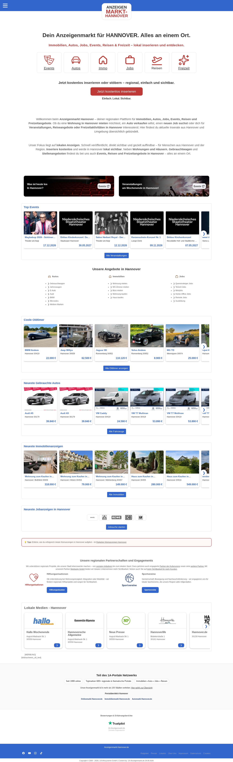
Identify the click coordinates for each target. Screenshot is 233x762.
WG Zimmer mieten (121, 287)
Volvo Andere (138, 350)
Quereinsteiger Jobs (184, 283)
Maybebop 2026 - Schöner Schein (39, 237)
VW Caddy (101, 413)
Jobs (130, 68)
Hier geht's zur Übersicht (141, 688)
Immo (103, 68)
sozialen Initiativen (104, 566)
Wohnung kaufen (120, 294)
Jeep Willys (66, 350)
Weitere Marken (57, 304)
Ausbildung (180, 301)
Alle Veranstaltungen (116, 255)
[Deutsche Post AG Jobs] (140, 517)
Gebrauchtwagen (57, 283)
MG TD (170, 350)
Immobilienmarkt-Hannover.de (117, 699)
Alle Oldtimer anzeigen (116, 368)
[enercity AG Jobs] (92, 517)
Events (49, 68)
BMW (52, 297)
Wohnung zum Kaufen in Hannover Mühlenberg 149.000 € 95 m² (109, 476)
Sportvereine (150, 590)
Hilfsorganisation (57, 590)
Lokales (162, 753)
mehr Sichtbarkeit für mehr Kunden (162, 569)
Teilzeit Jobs (180, 287)
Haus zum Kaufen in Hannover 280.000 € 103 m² (145, 476)
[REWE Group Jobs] (116, 517)
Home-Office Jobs (183, 294)
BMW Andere (32, 350)
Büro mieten (118, 290)
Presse (154, 753)
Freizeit (184, 68)
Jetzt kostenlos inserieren (116, 91)
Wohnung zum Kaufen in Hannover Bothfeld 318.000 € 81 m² (39, 476)
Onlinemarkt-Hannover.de (91, 699)
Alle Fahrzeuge (116, 431)
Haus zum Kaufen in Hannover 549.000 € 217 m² (181, 476)
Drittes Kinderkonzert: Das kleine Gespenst (74, 237)
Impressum (183, 753)
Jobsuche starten (116, 527)
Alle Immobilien (116, 494)
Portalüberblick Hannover (116, 693)
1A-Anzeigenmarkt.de (116, 728)
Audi (52, 294)
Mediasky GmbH (78, 569)
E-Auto (53, 290)
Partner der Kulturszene (170, 566)
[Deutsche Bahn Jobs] (128, 517)
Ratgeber (145, 753)
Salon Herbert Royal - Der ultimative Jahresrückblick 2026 (110, 237)
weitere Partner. (197, 566)
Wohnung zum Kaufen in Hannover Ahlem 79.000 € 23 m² (75, 476)
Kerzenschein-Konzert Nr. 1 (146, 237)
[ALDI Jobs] (104, 517)
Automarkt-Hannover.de (142, 699)
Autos (76, 68)
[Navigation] (5, 5)
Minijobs (179, 290)
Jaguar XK (101, 350)
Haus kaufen (118, 297)
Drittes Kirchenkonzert (179, 237)
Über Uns (172, 753)
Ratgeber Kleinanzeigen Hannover (111, 542)
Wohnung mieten (120, 283)
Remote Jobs (181, 297)
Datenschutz (195, 753)
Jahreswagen (56, 287)
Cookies (206, 753)
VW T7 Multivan (139, 413)
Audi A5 (29, 413)
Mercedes (54, 301)
